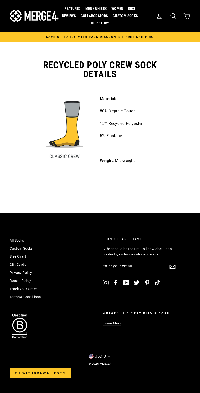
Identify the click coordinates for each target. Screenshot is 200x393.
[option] (100, 36)
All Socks (17, 240)
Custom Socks (21, 248)
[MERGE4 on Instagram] (106, 282)
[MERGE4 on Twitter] (137, 282)
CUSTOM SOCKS (125, 16)
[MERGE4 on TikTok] (157, 282)
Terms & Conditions (25, 297)
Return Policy (20, 281)
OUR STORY (100, 23)
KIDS (131, 8)
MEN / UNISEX (96, 8)
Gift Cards (18, 264)
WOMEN (117, 8)
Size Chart (18, 256)
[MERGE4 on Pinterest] (147, 282)
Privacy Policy (21, 273)
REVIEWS (69, 16)
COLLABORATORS (94, 16)
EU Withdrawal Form (40, 373)
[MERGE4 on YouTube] (126, 282)
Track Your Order (23, 289)
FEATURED (72, 8)
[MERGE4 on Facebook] (116, 282)
